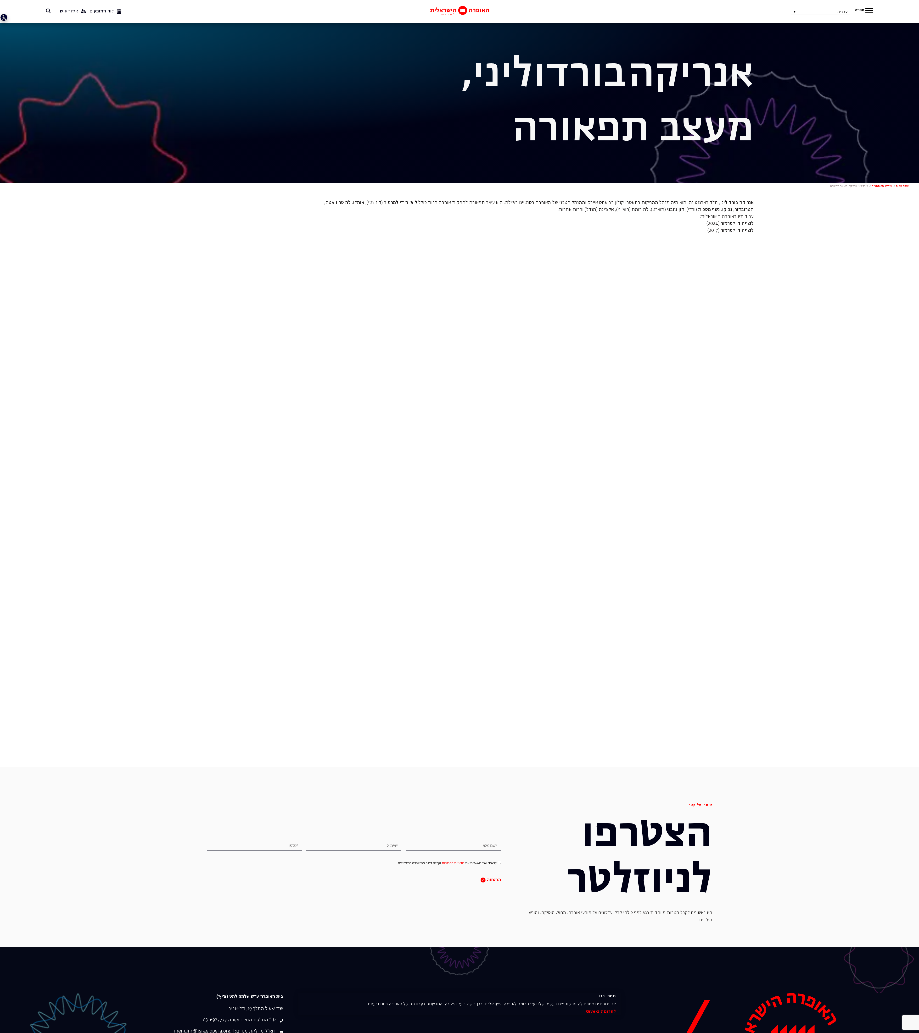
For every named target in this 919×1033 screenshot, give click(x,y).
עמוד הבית (902, 186)
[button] (869, 11)
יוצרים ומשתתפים (882, 186)
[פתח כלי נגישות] (4, 17)
